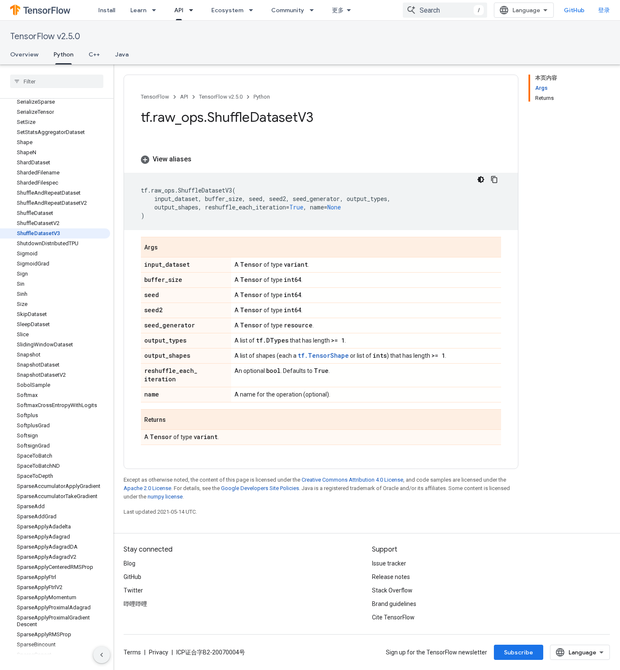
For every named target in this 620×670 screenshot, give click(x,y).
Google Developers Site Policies (260, 488)
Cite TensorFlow (393, 617)
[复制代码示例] (494, 179)
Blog (129, 563)
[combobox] (445, 10)
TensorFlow (155, 97)
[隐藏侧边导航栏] (101, 654)
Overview (24, 54)
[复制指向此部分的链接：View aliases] (199, 159)
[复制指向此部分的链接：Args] (166, 248)
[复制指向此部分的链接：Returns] (174, 420)
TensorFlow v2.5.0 (45, 36)
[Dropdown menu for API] (193, 10)
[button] (321, 159)
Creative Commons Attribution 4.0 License (352, 480)
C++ (94, 54)
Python (63, 54)
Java (122, 54)
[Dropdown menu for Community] (314, 10)
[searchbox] (56, 81)
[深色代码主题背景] (481, 179)
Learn (138, 10)
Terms (132, 652)
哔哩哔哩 (135, 603)
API (178, 10)
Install (106, 10)
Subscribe (518, 652)
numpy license (165, 496)
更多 (338, 10)
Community (287, 10)
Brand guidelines (394, 603)
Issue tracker (389, 563)
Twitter (133, 590)
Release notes (391, 577)
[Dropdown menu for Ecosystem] (253, 10)
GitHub (574, 10)
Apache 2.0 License (147, 488)
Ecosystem (227, 10)
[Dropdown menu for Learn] (156, 10)
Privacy (158, 652)
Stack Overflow (392, 590)
